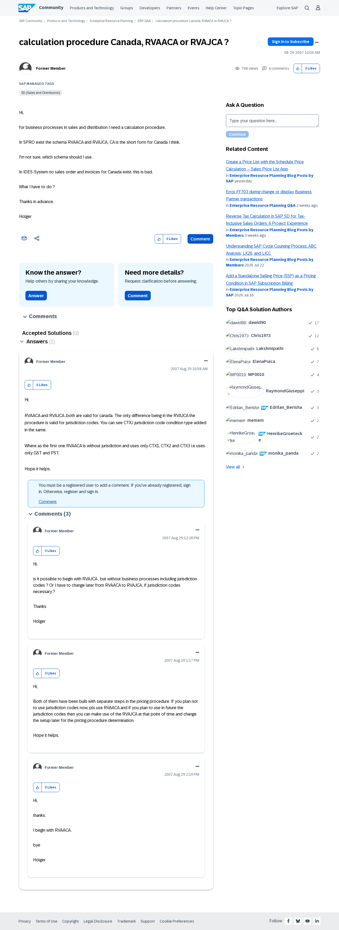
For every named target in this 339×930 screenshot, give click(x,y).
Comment (200, 239)
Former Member (51, 68)
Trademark (126, 921)
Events (193, 8)
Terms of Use (46, 921)
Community (51, 7)
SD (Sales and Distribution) (40, 93)
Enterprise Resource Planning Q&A (263, 205)
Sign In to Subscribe (290, 42)
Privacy (25, 921)
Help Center (216, 8)
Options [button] (316, 42)
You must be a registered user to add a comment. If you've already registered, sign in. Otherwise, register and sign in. (114, 488)
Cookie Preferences (177, 921)
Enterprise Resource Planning (111, 21)
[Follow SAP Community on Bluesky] (298, 921)
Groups (126, 8)
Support (148, 921)
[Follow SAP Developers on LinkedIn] (317, 921)
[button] (298, 68)
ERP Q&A (144, 21)
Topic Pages (243, 8)
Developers (150, 8)
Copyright (70, 921)
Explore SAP (287, 8)
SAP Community (30, 21)
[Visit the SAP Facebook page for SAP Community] (288, 921)
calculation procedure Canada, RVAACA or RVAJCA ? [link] (193, 21)
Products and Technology (92, 8)
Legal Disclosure (98, 921)
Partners (174, 8)
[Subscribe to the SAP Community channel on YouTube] (307, 921)
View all (233, 467)
